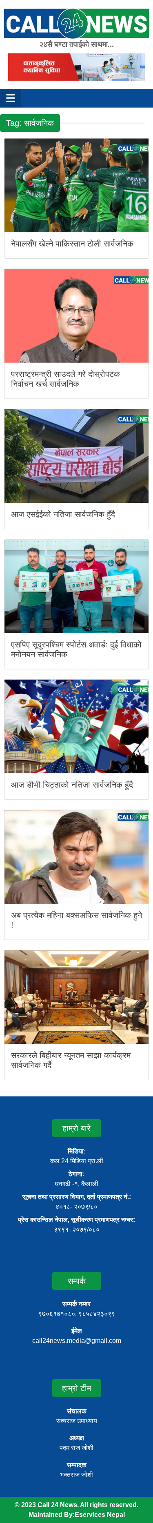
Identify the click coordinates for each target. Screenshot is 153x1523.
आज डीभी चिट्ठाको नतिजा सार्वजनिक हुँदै (72, 784)
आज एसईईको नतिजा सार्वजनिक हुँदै (63, 514)
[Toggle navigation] (10, 98)
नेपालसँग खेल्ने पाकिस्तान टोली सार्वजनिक (72, 243)
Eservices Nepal (100, 1514)
